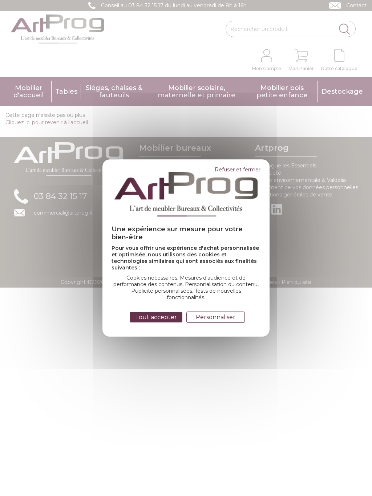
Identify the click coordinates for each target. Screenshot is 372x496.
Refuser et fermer (237, 169)
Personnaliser (215, 317)
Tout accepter (156, 317)
